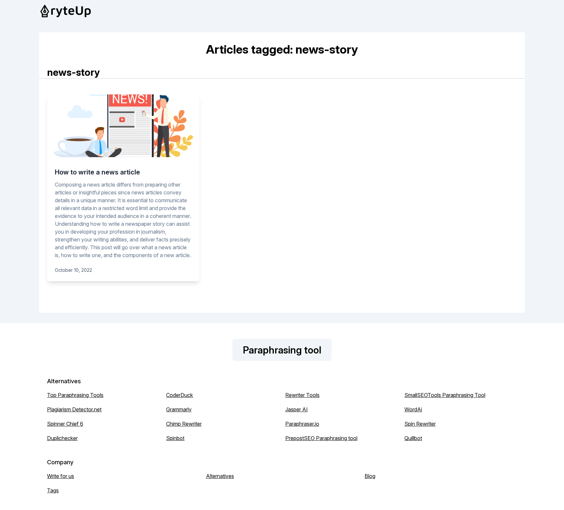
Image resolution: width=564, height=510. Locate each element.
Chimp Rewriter (184, 423)
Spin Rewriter (420, 423)
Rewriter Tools (302, 395)
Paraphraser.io (302, 423)
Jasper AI (296, 409)
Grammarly (179, 409)
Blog (370, 476)
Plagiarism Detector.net (74, 409)
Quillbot (413, 438)
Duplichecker (62, 438)
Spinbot (175, 438)
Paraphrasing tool (282, 350)
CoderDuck (179, 395)
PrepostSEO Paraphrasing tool (321, 438)
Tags (53, 490)
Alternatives (220, 476)
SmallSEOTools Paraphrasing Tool (444, 395)
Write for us (60, 476)
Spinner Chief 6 (65, 423)
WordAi (413, 409)
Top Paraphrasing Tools (75, 395)
